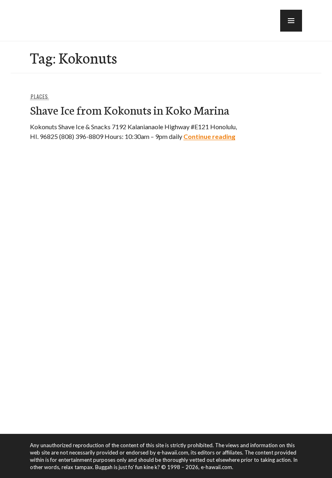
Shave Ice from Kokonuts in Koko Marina (129, 109)
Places (39, 96)
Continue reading (209, 136)
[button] (291, 21)
